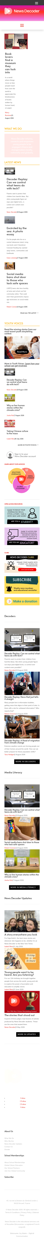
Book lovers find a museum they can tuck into (10, 63)
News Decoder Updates (13, 1144)
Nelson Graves (9, 714)
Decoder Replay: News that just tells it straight (21, 697)
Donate (7, 1149)
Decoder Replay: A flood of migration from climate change (22, 741)
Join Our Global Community (14, 1171)
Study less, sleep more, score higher (22, 343)
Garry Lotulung (12, 258)
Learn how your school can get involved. (21, 364)
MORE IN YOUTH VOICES (27, 445)
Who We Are (9, 1141)
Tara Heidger (9, 754)
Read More (22, 351)
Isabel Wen (10, 439)
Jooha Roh (10, 415)
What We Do (9, 1138)
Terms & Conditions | (13, 1212)
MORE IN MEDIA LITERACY (23, 887)
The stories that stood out (19, 1015)
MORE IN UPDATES (27, 1034)
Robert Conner (11, 307)
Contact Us (8, 1147)
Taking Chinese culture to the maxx (17, 432)
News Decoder (12, 212)
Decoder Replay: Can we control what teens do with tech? (17, 183)
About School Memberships (14, 1162)
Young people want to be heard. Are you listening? (19, 973)
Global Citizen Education (13, 1165)
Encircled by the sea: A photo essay (17, 231)
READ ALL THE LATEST (28, 313)
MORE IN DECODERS (26, 761)
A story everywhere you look (20, 934)
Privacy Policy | (26, 1212)
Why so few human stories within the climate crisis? (16, 407)
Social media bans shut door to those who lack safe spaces (17, 278)
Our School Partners (12, 1168)
